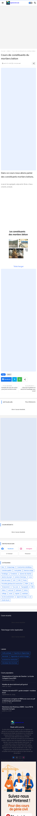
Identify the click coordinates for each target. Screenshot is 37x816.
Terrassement (6, 587)
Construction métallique (24, 567)
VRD (32, 587)
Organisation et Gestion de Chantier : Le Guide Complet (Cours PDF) (18, 677)
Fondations (14, 573)
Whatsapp (19, 379)
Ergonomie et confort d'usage (20, 656)
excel (10, 593)
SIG (32, 583)
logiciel (17, 593)
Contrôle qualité (6, 570)
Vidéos (4, 590)
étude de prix (5, 600)
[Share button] (24, 379)
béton (8, 51)
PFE (19, 580)
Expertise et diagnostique (22, 653)
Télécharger (18, 266)
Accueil (3, 51)
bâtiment (18, 590)
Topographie (25, 587)
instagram (29, 548)
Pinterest (27, 553)
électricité (5, 656)
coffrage (4, 593)
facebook (11, 548)
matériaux (25, 593)
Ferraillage (5, 573)
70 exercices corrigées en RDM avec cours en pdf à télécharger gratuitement (18, 700)
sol (30, 597)
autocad (10, 590)
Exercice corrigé (28, 570)
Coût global (17, 570)
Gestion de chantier (25, 573)
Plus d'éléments (30, 402)
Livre (30, 577)
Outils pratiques (7, 653)
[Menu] (2, 3)
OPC (14, 580)
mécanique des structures (9, 663)
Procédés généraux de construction (12, 583)
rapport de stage (22, 597)
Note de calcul (6, 580)
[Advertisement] (18, 27)
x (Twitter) (9, 553)
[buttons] (13, 757)
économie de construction (10, 659)
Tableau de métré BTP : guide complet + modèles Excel (19, 691)
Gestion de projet (7, 577)
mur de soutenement (8, 597)
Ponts (25, 580)
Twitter (14, 379)
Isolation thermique (20, 577)
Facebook (7, 379)
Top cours (15, 587)
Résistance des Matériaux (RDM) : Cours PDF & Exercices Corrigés (17, 708)
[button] (31, 3)
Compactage (11, 567)
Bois (3, 567)
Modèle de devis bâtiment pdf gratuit (15, 684)
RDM (26, 583)
